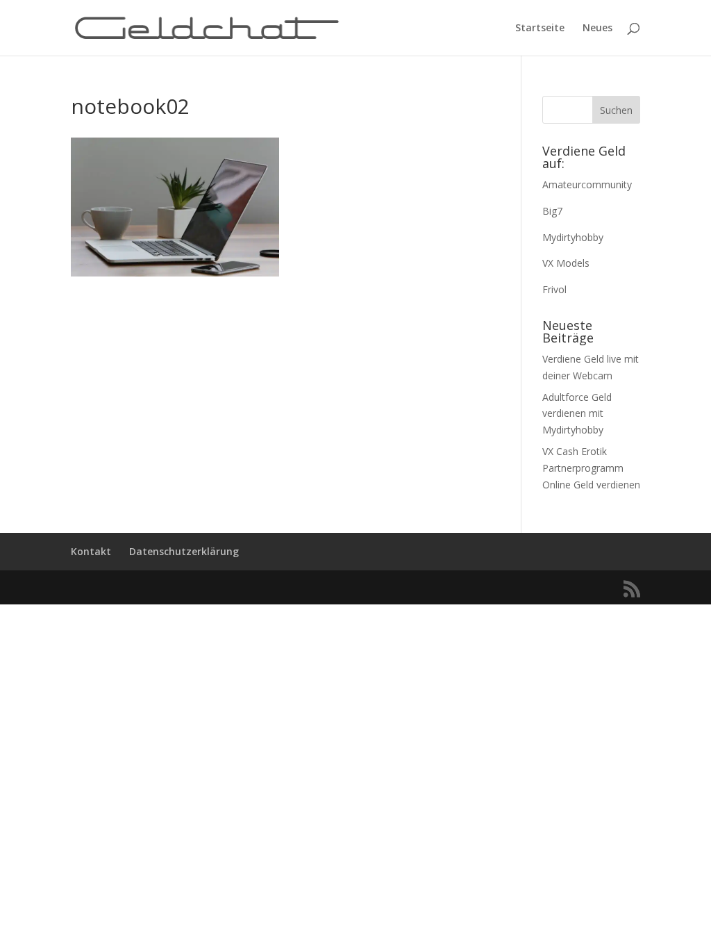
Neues (597, 28)
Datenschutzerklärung (184, 551)
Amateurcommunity (587, 184)
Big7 (552, 210)
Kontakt (91, 551)
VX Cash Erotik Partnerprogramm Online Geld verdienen (591, 468)
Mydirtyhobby (572, 237)
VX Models (565, 263)
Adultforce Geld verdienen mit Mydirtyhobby (577, 413)
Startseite (539, 28)
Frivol (554, 289)
